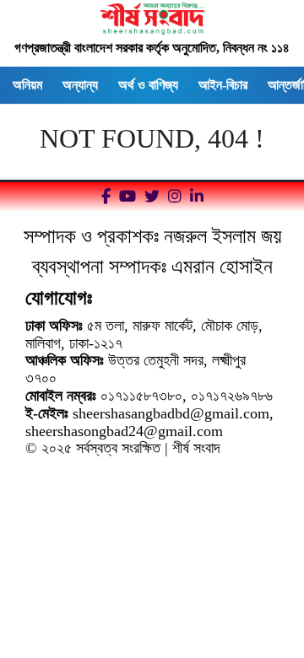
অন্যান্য (80, 85)
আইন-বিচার (222, 85)
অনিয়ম (27, 85)
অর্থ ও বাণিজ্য (148, 85)
